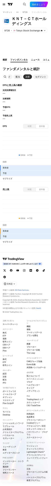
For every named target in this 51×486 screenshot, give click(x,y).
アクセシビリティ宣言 (36, 426)
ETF (4, 335)
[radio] (29, 126)
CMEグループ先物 (34, 361)
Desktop (6, 415)
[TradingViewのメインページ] (10, 4)
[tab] (17, 76)
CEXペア (6, 344)
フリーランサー (9, 469)
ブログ (29, 382)
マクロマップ (8, 400)
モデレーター (8, 438)
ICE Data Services (22, 290)
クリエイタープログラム (13, 432)
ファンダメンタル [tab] (19, 59)
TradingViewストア (35, 399)
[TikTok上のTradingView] (44, 270)
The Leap (31, 353)
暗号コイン (7, 341)
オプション (7, 397)
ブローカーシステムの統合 (37, 473)
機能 (28, 326)
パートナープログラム (36, 477)
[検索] (24, 4)
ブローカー (31, 347)
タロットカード (33, 402)
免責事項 (30, 417)
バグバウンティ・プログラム (37, 433)
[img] (41, 30)
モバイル (6, 411)
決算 (5, 376)
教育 (5, 450)
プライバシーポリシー (36, 420)
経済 (5, 373)
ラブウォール (8, 426)
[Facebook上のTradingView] (11, 270)
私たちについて (33, 376)
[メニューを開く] (4, 4)
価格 (28, 329)
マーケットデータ (34, 332)
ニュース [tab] (35, 59)
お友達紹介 (7, 429)
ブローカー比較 (33, 350)
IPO (4, 382)
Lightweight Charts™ (36, 452)
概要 (28, 344)
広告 (28, 469)
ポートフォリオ (9, 391)
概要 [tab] (5, 59)
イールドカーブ (9, 394)
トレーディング (9, 447)
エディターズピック (11, 453)
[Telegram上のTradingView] (37, 270)
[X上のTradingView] (5, 270)
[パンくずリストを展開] (17, 12)
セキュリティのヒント (36, 429)
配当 (5, 379)
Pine (5, 350)
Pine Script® (8, 403)
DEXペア (6, 347)
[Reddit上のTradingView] (5, 277)
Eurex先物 (31, 364)
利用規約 (30, 414)
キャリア (30, 388)
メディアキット (33, 391)
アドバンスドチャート (36, 455)
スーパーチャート (10, 324)
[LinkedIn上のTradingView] (31, 270)
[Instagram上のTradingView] (24, 270)
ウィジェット (32, 446)
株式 (5, 332)
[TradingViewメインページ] (13, 259)
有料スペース (8, 473)
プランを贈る (32, 335)
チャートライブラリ (35, 449)
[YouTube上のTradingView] (18, 270)
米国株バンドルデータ (36, 367)
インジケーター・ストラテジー (13, 462)
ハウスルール (8, 435)
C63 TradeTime (33, 405)
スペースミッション (35, 379)
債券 (5, 338)
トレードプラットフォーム (37, 459)
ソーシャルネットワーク (13, 423)
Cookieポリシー (33, 423)
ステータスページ (34, 437)
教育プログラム (33, 480)
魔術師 (5, 466)
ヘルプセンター (33, 385)
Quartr (38, 308)
